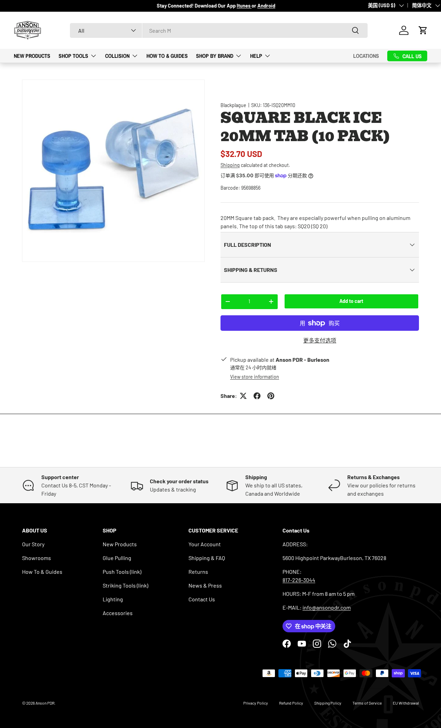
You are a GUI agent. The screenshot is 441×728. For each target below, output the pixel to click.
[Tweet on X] (243, 396)
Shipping (230, 165)
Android (266, 6)
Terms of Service (367, 702)
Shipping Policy (327, 702)
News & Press (205, 585)
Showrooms (36, 558)
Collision (117, 55)
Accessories (118, 613)
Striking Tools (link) (125, 585)
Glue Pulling (117, 558)
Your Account (204, 544)
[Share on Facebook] (257, 396)
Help (256, 55)
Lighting (113, 599)
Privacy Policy (255, 702)
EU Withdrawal (406, 702)
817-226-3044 (299, 580)
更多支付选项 (319, 340)
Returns (198, 571)
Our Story (33, 544)
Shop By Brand (214, 55)
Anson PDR (44, 702)
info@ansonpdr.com (326, 607)
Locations (366, 56)
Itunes (244, 6)
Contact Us (201, 599)
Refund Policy (291, 702)
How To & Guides (167, 55)
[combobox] (219, 30)
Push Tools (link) (122, 571)
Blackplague (233, 105)
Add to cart (351, 301)
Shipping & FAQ (206, 558)
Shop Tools (73, 55)
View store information (254, 377)
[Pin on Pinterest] (271, 396)
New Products (32, 55)
